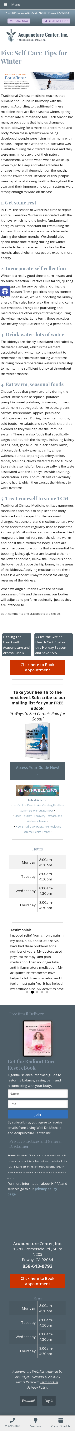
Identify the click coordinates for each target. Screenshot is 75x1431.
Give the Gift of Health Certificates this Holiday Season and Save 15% (50, 645)
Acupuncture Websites (29, 1371)
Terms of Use (49, 1382)
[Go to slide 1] (27, 992)
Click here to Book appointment (37, 667)
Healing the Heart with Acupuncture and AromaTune (16, 645)
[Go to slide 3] (37, 992)
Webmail (28, 1400)
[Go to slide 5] (47, 992)
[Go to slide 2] (32, 992)
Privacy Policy (37, 1387)
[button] (5, 291)
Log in (49, 1400)
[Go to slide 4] (42, 992)
